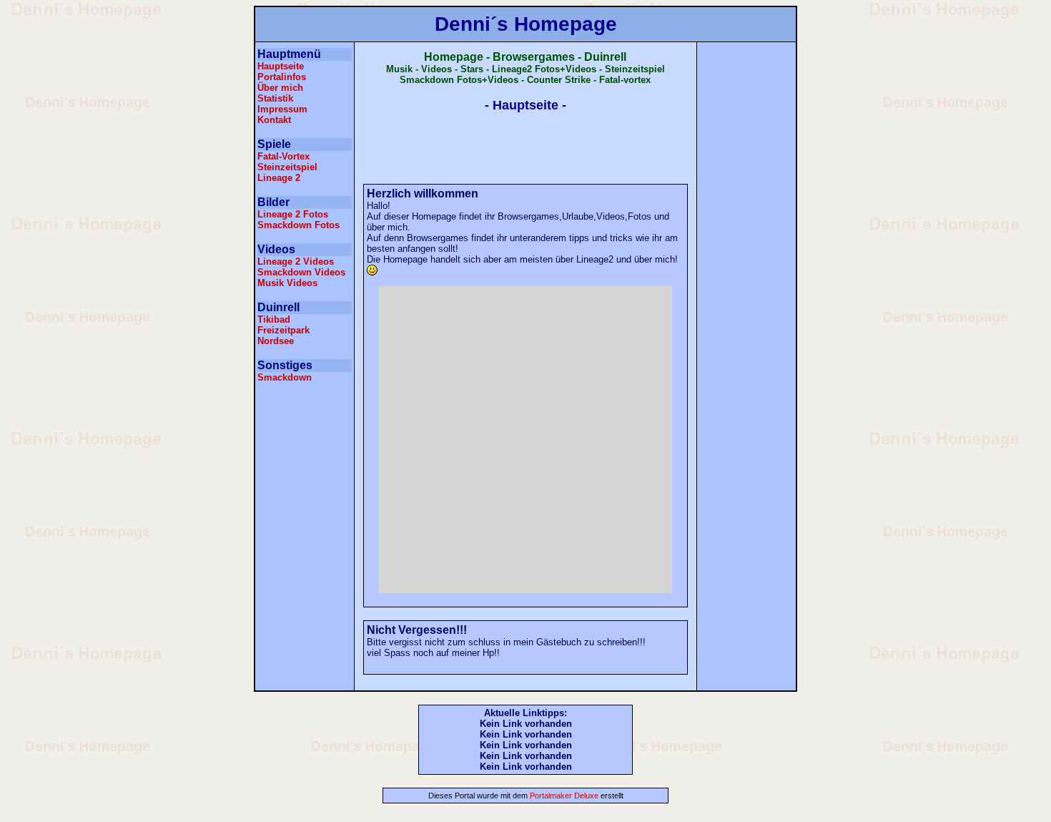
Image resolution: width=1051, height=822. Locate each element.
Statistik (275, 98)
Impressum (282, 109)
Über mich (280, 87)
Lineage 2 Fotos (292, 214)
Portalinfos (281, 77)
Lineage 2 (278, 177)
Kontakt (274, 119)
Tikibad (273, 319)
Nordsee (275, 341)
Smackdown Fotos (298, 225)
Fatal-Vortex (283, 156)
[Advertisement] (304, 430)
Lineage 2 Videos (295, 261)
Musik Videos (287, 283)
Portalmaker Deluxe (563, 795)
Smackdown (284, 377)
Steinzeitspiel (287, 167)
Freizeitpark (283, 330)
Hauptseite (280, 66)
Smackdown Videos (301, 272)
